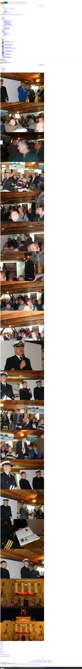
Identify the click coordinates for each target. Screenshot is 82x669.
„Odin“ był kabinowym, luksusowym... (7, 57)
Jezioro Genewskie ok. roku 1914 (7, 47)
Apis (43, 658)
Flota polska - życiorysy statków (8, 22)
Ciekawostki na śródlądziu (7, 24)
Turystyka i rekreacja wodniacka (8, 25)
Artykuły (3, 18)
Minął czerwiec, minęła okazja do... (7, 45)
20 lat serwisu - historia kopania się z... (7, 44)
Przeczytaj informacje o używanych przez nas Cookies (53, 667)
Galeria (5, 26)
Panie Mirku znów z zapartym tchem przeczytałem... (9, 48)
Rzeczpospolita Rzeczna (7, 23)
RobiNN (9, 663)
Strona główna (4, 68)
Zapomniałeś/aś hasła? (7, 12)
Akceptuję (2, 668)
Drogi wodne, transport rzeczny (8, 20)
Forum (5, 19)
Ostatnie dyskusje (6, 21)
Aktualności (3, 17)
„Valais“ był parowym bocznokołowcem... (7, 51)
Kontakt (49, 660)
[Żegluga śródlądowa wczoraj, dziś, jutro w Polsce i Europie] (13, 4)
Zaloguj (3, 7)
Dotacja (3, 30)
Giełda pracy (4, 29)
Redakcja (5, 33)
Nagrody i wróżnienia (7, 34)
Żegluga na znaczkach (7, 28)
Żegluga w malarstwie (7, 27)
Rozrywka (5, 35)
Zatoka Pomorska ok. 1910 (6, 53)
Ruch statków (4, 31)
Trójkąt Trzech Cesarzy (5, 41)
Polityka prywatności (38, 660)
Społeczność (5, 32)
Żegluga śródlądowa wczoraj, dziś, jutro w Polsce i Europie (14, 14)
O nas (33, 660)
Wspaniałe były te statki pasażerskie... (7, 54)
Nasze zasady (44, 660)
